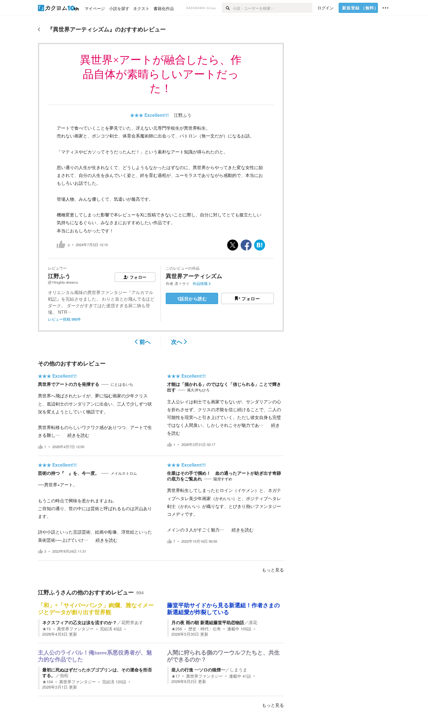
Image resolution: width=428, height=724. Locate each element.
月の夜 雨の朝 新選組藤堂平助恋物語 (207, 622)
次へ (176, 342)
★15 (46, 628)
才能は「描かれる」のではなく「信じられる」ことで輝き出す (224, 387)
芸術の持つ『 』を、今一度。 (68, 473)
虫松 (64, 675)
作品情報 (200, 283)
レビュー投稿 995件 (64, 319)
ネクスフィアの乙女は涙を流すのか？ (79, 622)
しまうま (238, 669)
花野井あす (132, 622)
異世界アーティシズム (194, 276)
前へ (145, 342)
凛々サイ (182, 283)
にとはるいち (122, 384)
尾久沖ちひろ (198, 389)
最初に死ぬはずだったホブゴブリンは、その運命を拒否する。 (97, 672)
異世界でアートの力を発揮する (68, 384)
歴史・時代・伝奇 (204, 629)
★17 (175, 676)
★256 (176, 628)
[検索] (227, 8)
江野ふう (182, 115)
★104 (47, 681)
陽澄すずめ (222, 478)
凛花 (252, 622)
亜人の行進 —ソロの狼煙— (198, 669)
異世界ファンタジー (75, 629)
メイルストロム (124, 473)
